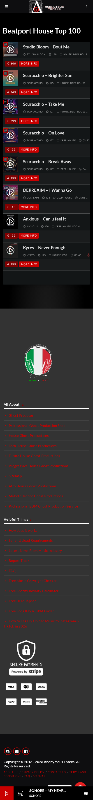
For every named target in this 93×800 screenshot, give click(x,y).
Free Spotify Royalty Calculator (34, 591)
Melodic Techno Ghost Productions (36, 496)
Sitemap (15, 476)
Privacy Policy (32, 772)
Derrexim (33, 197)
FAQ (12, 571)
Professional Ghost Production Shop (37, 426)
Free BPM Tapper (22, 601)
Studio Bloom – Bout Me (46, 47)
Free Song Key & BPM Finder (31, 611)
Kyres (31, 255)
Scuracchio (35, 82)
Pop (64, 255)
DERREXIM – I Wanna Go (47, 190)
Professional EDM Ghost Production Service (43, 506)
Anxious (32, 226)
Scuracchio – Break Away (47, 161)
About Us (11, 772)
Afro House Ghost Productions (33, 486)
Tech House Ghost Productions (33, 446)
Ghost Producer (21, 415)
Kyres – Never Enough (44, 247)
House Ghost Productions (29, 436)
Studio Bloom (36, 54)
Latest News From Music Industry (35, 551)
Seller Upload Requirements (31, 540)
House (67, 54)
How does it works (23, 530)
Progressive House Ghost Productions (39, 466)
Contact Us (57, 772)
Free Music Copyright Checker (33, 581)
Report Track (19, 560)
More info (29, 63)
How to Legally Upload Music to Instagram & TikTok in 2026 (41, 623)
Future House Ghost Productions (34, 456)
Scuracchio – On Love (43, 133)
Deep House (80, 54)
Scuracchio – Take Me (43, 104)
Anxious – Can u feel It (44, 219)
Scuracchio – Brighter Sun (47, 75)
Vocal (76, 226)
